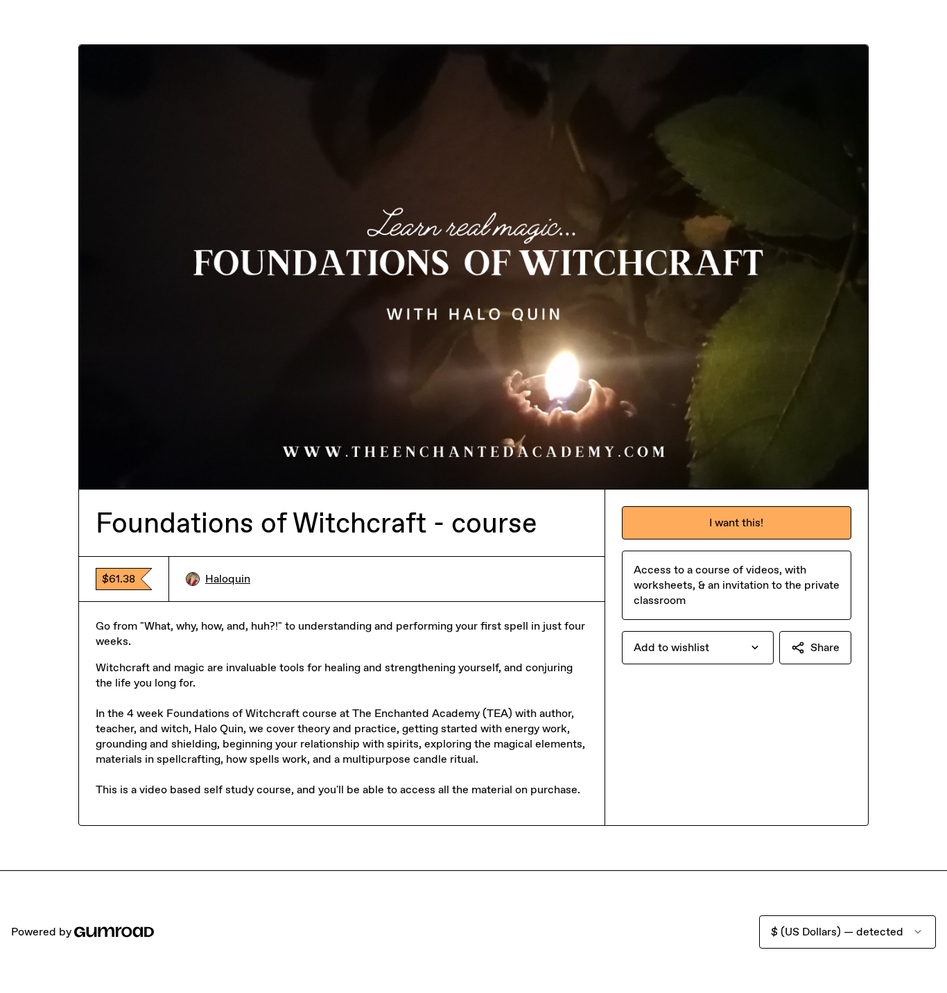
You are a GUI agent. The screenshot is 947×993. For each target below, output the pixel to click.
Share (825, 647)
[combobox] (698, 647)
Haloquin (227, 578)
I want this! (736, 522)
